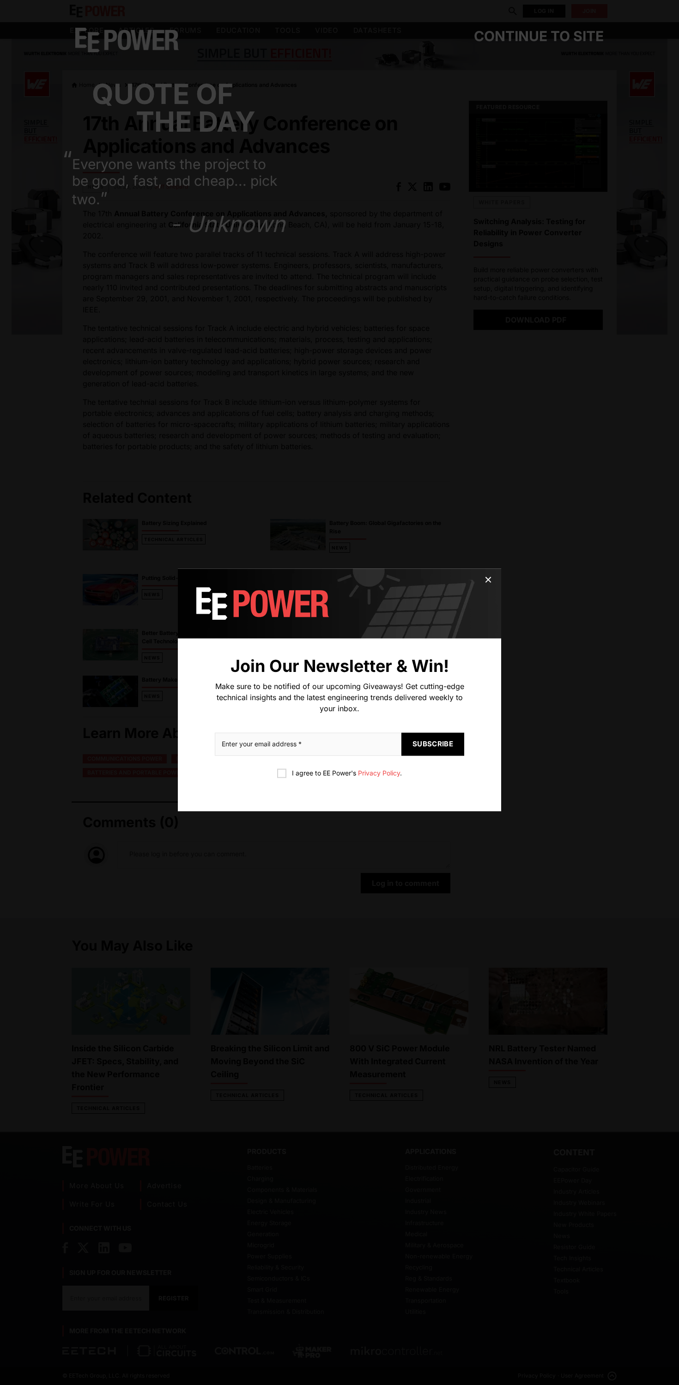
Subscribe (432, 743)
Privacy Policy (379, 773)
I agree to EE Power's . (347, 773)
